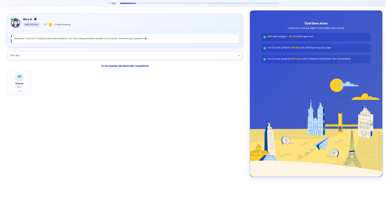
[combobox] (125, 55)
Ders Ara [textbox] (15, 55)
